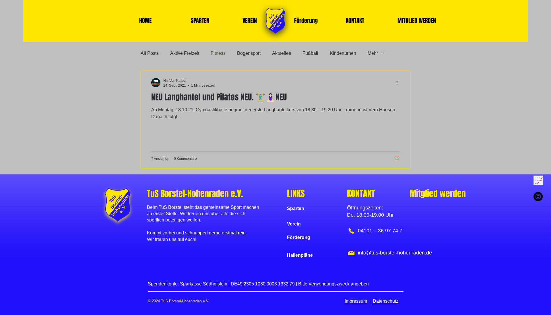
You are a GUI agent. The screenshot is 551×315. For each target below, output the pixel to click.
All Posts (150, 53)
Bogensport (249, 53)
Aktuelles (281, 53)
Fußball (310, 53)
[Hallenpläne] (538, 180)
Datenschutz (385, 301)
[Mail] (351, 253)
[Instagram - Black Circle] (538, 196)
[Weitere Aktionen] (398, 82)
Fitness (218, 53)
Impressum (356, 301)
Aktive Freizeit (184, 53)
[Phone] (351, 231)
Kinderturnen (343, 53)
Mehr (373, 53)
